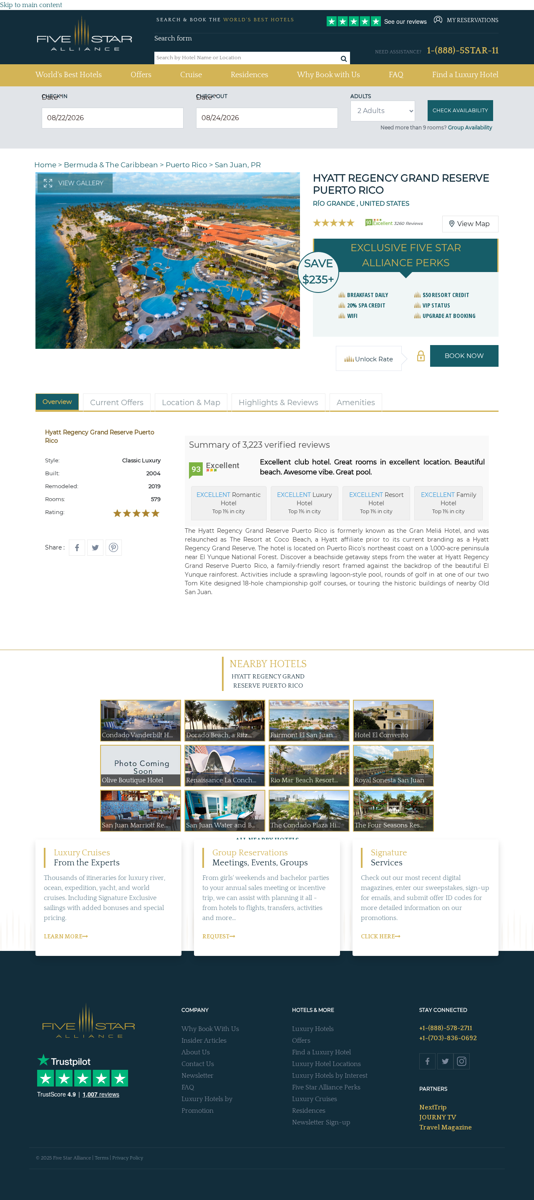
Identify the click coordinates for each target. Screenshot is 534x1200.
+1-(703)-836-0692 (448, 1038)
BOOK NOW (464, 356)
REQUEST (215, 936)
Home (45, 165)
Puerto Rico (186, 165)
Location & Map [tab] (191, 402)
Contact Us (197, 1064)
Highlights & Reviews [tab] (278, 402)
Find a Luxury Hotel (465, 75)
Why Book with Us (328, 75)
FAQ (396, 75)
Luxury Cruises (314, 1099)
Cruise (191, 75)
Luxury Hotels (313, 1029)
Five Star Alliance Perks (326, 1087)
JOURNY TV (437, 1117)
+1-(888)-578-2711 (445, 1028)
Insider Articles (204, 1040)
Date (52, 97)
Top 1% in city (228, 502)
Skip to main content (31, 5)
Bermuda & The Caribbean (111, 165)
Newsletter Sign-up (321, 1122)
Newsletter (197, 1075)
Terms (101, 1158)
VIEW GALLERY (80, 183)
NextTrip (433, 1107)
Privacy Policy (127, 1158)
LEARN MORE (63, 936)
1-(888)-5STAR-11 (463, 50)
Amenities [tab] (356, 402)
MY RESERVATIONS (473, 20)
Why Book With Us (210, 1029)
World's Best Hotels (68, 75)
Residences (249, 75)
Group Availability (470, 127)
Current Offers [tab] (117, 402)
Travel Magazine (445, 1127)
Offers (141, 75)
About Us (195, 1052)
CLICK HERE (378, 936)
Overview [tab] (57, 402)
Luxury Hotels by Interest (330, 1075)
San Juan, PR (238, 165)
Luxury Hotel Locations (326, 1064)
